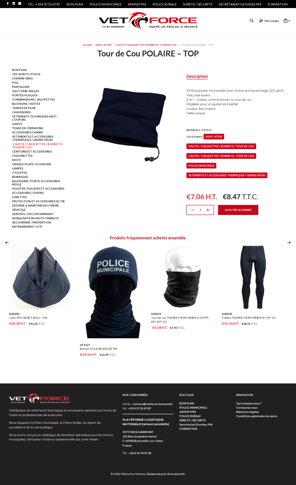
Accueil (87, 44)
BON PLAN (75, 4)
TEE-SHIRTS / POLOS (26, 74)
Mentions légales (247, 411)
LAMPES (17, 168)
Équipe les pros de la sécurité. (166, 474)
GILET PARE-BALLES (25, 91)
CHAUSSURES (21, 112)
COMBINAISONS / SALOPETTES (33, 99)
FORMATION (278, 4)
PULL (15, 82)
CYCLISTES (19, 172)
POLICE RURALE (165, 4)
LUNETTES (19, 197)
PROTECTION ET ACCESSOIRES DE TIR (38, 201)
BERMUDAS (20, 177)
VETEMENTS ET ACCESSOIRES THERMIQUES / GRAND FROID (32, 138)
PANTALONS (20, 86)
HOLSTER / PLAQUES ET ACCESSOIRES (38, 188)
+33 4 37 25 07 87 (139, 408)
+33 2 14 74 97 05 (140, 453)
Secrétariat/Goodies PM (240, 4)
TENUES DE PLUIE (24, 108)
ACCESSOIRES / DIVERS (27, 192)
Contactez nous (247, 407)
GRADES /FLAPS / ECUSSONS (31, 164)
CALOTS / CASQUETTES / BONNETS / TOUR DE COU (145, 44)
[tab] (197, 76)
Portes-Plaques (24, 95)
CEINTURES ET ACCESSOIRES (32, 151)
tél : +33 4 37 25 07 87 (44, 4)
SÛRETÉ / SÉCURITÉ (197, 4)
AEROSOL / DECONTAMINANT (33, 214)
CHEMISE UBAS (22, 78)
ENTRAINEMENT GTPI (27, 226)
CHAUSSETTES (22, 155)
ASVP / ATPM (103, 44)
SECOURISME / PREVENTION (31, 222)
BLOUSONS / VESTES (26, 103)
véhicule (19, 209)
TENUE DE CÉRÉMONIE (27, 128)
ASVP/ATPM (137, 4)
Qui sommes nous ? (249, 403)
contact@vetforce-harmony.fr (152, 404)
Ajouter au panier (238, 210)
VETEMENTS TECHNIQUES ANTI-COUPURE (34, 118)
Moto (16, 160)
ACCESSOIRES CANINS (27, 132)
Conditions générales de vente (256, 416)
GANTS (17, 124)
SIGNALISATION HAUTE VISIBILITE (35, 218)
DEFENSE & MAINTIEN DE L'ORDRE (35, 205)
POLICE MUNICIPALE (105, 4)
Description (197, 76)
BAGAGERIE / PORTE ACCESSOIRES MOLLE (36, 182)
